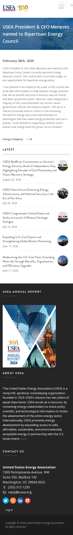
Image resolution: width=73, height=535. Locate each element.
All (30, 139)
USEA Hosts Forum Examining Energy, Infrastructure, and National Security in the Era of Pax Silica (28, 193)
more (24, 438)
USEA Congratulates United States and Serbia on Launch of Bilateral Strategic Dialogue (26, 217)
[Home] (15, 7)
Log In (9, 509)
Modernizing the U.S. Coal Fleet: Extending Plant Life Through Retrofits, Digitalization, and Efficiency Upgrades (28, 261)
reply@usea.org (20, 492)
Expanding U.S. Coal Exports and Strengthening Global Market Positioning (27, 239)
